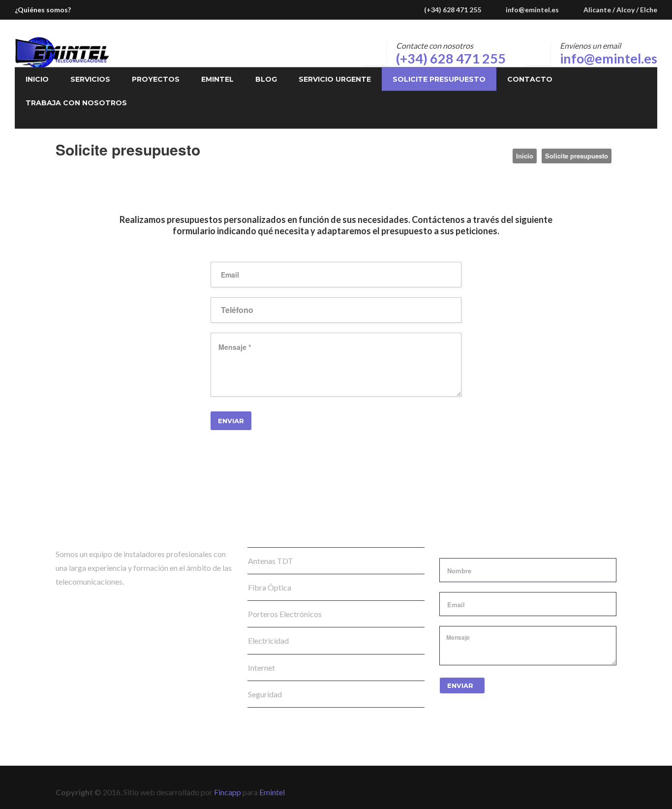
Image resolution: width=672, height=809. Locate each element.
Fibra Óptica (269, 587)
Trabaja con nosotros (76, 102)
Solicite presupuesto (439, 79)
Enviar (460, 685)
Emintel (217, 79)
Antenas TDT (270, 560)
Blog (266, 79)
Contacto (529, 79)
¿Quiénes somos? (43, 9)
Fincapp (227, 792)
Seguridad (265, 694)
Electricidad (268, 640)
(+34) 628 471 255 (451, 58)
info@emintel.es (532, 9)
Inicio (37, 79)
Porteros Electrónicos (285, 614)
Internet (261, 667)
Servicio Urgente (335, 79)
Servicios (90, 79)
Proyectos (156, 79)
